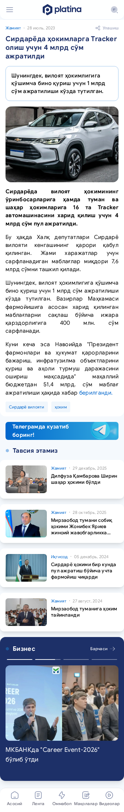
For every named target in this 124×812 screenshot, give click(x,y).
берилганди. (96, 392)
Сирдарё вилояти (26, 406)
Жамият (13, 27)
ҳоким (61, 406)
